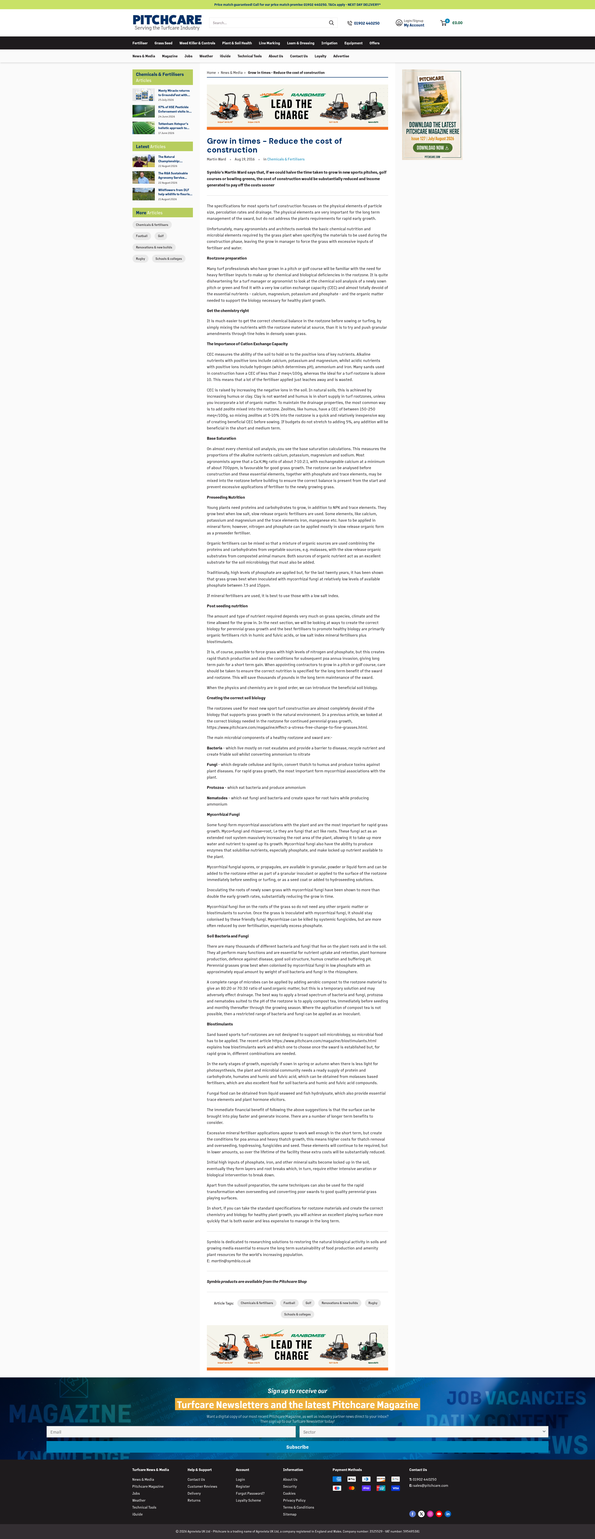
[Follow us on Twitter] (421, 1513)
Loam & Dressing (300, 42)
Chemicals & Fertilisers (286, 159)
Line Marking (269, 42)
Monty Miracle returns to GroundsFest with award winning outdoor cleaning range (174, 92)
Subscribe (297, 1447)
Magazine (170, 55)
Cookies (289, 1493)
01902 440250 (367, 23)
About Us (276, 55)
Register (243, 1486)
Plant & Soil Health (237, 42)
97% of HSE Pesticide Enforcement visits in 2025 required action (173, 109)
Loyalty (320, 55)
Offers (375, 42)
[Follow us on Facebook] (412, 1513)
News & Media (143, 55)
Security (290, 1486)
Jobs (188, 55)
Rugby (140, 258)
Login (240, 1479)
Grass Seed (163, 42)
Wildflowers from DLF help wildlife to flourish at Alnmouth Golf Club (175, 192)
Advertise (341, 55)
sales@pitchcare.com (430, 1485)
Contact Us (299, 55)
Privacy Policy (294, 1500)
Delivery (194, 1493)
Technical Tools (250, 55)
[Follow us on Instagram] (430, 1513)
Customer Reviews (202, 1486)
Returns (194, 1500)
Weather (206, 55)
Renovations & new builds (154, 247)
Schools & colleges (168, 258)
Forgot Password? (250, 1493)
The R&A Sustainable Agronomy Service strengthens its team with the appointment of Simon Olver (175, 175)
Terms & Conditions (298, 1507)
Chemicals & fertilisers (152, 225)
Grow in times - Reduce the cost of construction (286, 72)
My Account (414, 25)
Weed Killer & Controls (197, 42)
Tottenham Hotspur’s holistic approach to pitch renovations (173, 126)
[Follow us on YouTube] (439, 1513)
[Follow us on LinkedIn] (448, 1513)
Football (142, 236)
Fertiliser (140, 42)
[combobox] (267, 23)
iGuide (225, 55)
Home (211, 72)
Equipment (353, 42)
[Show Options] (544, 1431)
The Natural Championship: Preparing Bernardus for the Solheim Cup (173, 159)
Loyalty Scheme (248, 1500)
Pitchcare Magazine (148, 1486)
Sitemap (290, 1514)
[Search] (331, 23)
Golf (161, 236)
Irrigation (329, 42)
